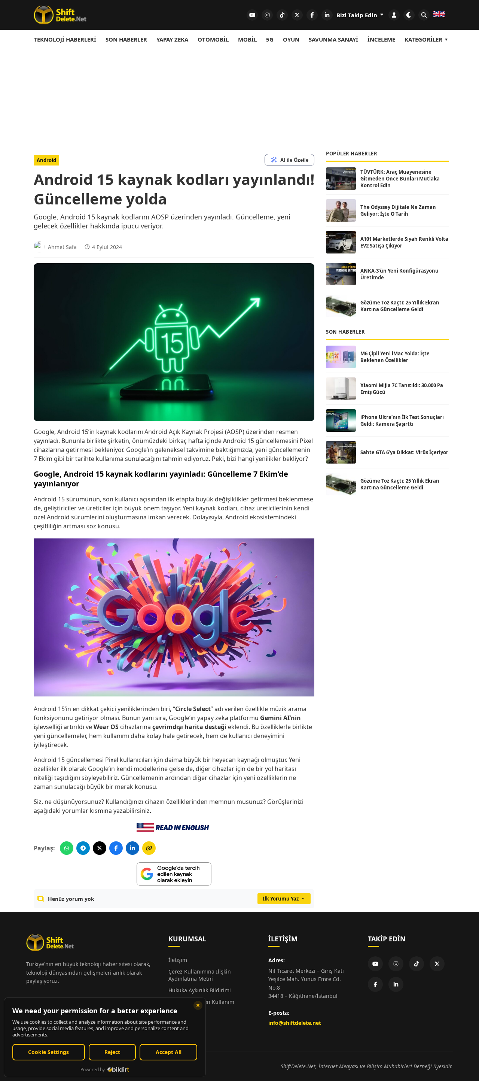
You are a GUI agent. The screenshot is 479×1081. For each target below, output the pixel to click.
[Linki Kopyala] (149, 848)
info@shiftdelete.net (294, 1022)
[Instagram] (395, 963)
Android (46, 160)
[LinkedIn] (395, 984)
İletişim (177, 959)
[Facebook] (375, 984)
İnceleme (381, 39)
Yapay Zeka (172, 39)
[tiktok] (282, 15)
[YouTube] (375, 963)
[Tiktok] (416, 963)
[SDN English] (439, 15)
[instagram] (267, 15)
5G (270, 39)
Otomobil (213, 39)
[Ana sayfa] (60, 15)
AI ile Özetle (294, 160)
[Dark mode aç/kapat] (409, 15)
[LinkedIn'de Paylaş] (132, 848)
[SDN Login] (394, 15)
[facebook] (312, 15)
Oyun (291, 39)
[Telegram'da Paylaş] (83, 848)
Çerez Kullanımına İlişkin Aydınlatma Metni (199, 975)
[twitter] (297, 15)
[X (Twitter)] (437, 963)
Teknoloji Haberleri (65, 39)
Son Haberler (126, 39)
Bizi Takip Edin (357, 15)
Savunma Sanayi (333, 39)
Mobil (247, 39)
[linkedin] (327, 15)
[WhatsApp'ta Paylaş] (66, 848)
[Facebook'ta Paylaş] (116, 848)
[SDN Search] (424, 15)
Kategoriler (423, 39)
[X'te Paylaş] (99, 848)
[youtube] (252, 15)
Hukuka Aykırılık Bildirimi (199, 990)
